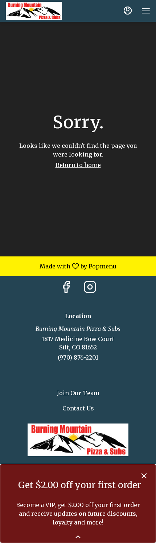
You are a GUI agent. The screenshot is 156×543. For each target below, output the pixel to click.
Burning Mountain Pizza (78, 440)
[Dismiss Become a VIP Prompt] (144, 476)
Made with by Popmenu (60, 266)
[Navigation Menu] (146, 11)
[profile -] (127, 10)
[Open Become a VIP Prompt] (78, 536)
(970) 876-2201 (78, 357)
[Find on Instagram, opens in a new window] (90, 289)
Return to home (78, 165)
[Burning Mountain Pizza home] (38, 11)
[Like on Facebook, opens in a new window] (66, 289)
